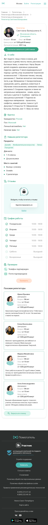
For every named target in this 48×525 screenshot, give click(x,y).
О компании (24, 475)
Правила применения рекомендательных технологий (24, 488)
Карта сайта (24, 505)
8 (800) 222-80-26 (24, 494)
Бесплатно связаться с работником (21, 49)
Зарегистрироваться (24, 205)
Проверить (24, 281)
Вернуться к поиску (18, 413)
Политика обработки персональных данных (24, 479)
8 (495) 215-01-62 (24, 492)
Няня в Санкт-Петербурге (24, 501)
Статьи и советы (24, 471)
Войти (26, 4)
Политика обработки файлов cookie (24, 483)
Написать (24, 465)
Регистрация (36, 4)
